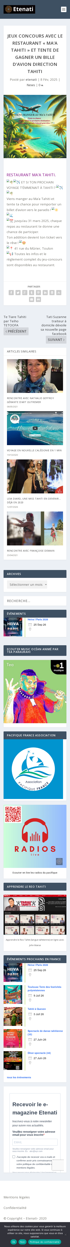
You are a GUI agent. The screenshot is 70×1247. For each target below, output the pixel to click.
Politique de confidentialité (44, 1242)
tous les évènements (19, 1077)
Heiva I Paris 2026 (38, 619)
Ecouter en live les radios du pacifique (35, 872)
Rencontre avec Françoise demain (31, 550)
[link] (31, 174)
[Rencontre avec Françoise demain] (35, 528)
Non (22, 1242)
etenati (31, 79)
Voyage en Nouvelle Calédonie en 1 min (34, 450)
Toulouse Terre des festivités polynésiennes (44, 988)
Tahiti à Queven (37, 1009)
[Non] (65, 1234)
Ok (13, 1242)
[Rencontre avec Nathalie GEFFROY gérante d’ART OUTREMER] (35, 376)
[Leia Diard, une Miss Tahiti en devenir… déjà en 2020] (35, 476)
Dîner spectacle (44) (39, 1053)
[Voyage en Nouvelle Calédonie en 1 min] (35, 428)
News (31, 85)
